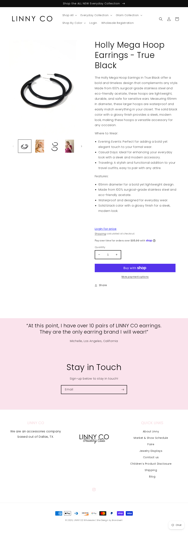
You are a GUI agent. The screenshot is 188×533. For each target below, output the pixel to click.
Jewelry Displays (150, 451)
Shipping (100, 233)
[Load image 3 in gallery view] (54, 146)
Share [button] (103, 285)
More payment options (135, 276)
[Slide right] (81, 146)
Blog (152, 476)
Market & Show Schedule (151, 438)
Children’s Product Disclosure (150, 464)
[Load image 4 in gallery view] (69, 146)
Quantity (100, 247)
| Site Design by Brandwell (108, 520)
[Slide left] (13, 146)
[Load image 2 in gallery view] (39, 146)
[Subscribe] (123, 389)
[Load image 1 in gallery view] (24, 146)
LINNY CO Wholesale (84, 520)
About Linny (151, 431)
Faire (150, 444)
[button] (69, 15)
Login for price (106, 229)
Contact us (151, 457)
